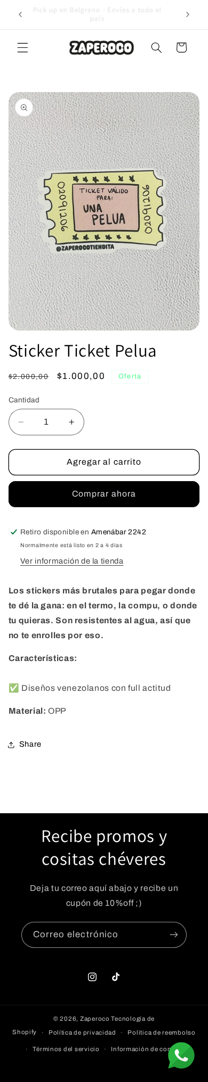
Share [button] (30, 744)
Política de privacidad (82, 1032)
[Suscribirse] (174, 935)
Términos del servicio (66, 1049)
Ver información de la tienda (72, 561)
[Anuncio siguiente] (187, 14)
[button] (22, 47)
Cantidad (24, 400)
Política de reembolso (161, 1032)
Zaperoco (95, 1018)
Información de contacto (149, 1049)
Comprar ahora (104, 493)
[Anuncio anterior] (20, 14)
